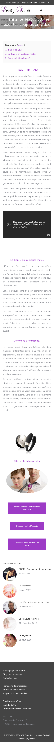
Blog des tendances (12, 674)
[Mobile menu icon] (48, 10)
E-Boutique (44, 2)
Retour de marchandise (14, 689)
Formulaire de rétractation (15, 686)
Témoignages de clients (14, 670)
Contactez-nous (10, 678)
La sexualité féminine (29, 618)
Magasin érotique (29, 2)
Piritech (32, 739)
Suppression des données (15, 693)
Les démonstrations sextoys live (34, 602)
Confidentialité (9, 705)
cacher (21, 45)
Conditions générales (13, 701)
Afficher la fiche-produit (27, 461)
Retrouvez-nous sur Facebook (17, 708)
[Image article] (10, 574)
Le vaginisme (25, 585)
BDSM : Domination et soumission (35, 569)
